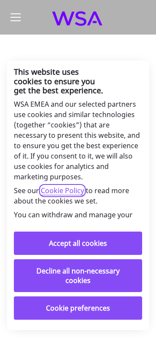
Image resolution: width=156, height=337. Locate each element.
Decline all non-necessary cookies (78, 275)
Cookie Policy (62, 190)
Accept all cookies (78, 243)
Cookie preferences (78, 308)
